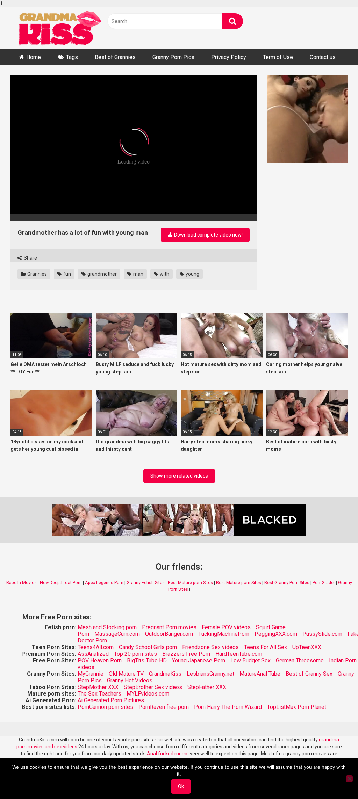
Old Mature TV (126, 673)
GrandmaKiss (165, 673)
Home (33, 57)
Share (30, 258)
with (164, 274)
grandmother (101, 274)
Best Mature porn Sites (190, 582)
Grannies (36, 274)
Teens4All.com (96, 647)
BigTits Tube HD (147, 660)
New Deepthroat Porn (61, 582)
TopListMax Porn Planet (296, 707)
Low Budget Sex (250, 660)
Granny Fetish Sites (146, 582)
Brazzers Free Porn (186, 654)
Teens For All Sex (265, 647)
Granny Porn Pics (173, 57)
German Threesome (300, 660)
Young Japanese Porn (198, 660)
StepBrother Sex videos (153, 687)
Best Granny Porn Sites (286, 582)
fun (66, 274)
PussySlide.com (322, 634)
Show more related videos (179, 476)
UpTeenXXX (306, 647)
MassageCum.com (117, 634)
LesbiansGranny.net (210, 673)
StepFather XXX (206, 687)
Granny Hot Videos (129, 680)
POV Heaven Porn (100, 660)
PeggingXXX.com (276, 634)
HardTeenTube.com (238, 654)
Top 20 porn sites (135, 654)
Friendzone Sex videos (210, 647)
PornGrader (324, 582)
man (137, 274)
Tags (72, 57)
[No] (349, 778)
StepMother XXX (98, 687)
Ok (181, 786)
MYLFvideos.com (148, 693)
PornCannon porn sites (105, 707)
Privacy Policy (228, 57)
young (192, 274)
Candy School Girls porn (148, 647)
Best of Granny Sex (309, 673)
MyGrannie (90, 673)
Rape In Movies (21, 582)
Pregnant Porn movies (169, 627)
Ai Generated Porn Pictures (111, 700)
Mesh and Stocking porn (107, 627)
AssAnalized (93, 654)
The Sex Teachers (99, 693)
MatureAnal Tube (259, 673)
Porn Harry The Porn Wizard (228, 707)
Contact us (323, 57)
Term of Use (278, 57)
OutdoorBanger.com (169, 634)
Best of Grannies (115, 57)
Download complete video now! (208, 235)
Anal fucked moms (168, 753)
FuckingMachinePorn (223, 634)
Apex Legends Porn (104, 582)
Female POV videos (226, 627)
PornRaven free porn (163, 707)
